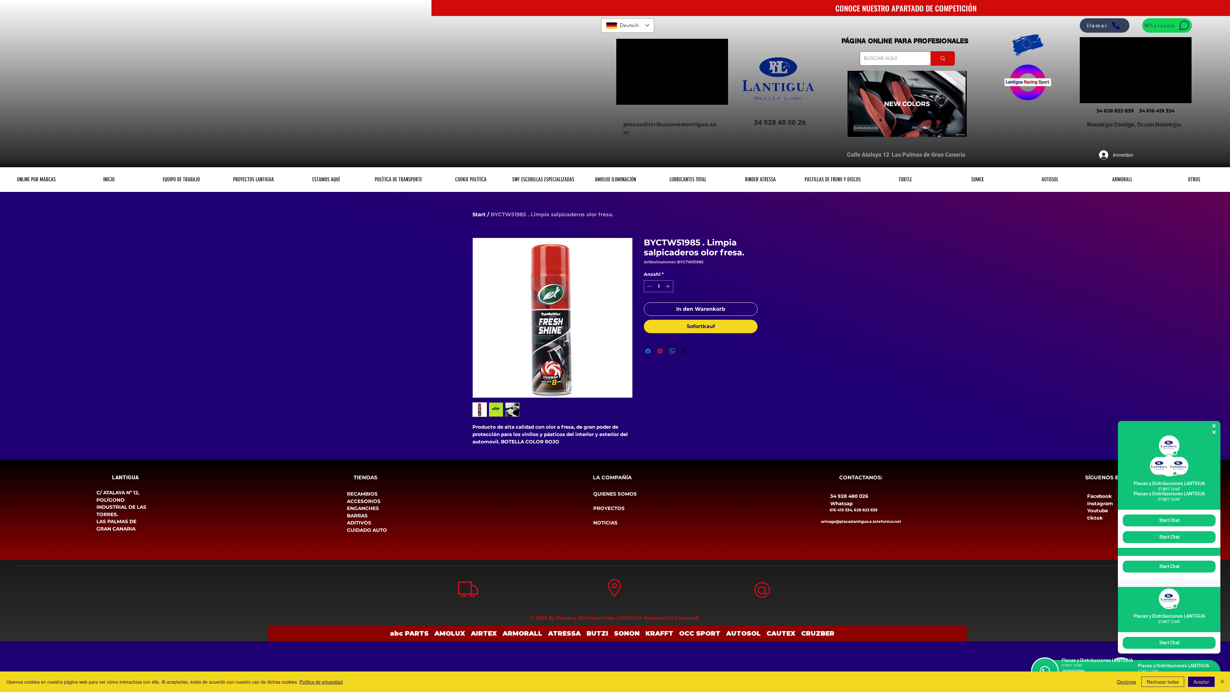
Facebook (1099, 496)
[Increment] (668, 286)
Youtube (1097, 510)
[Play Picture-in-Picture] (947, 128)
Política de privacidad (321, 682)
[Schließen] (1222, 682)
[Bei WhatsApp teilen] (672, 351)
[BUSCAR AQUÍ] (943, 58)
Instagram (1100, 503)
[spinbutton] (658, 286)
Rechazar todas (1163, 682)
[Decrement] (649, 286)
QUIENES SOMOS (615, 494)
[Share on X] (684, 351)
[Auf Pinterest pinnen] (660, 351)
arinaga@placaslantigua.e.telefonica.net (861, 521)
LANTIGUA (125, 477)
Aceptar (1201, 682)
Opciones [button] (1126, 682)
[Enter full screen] (958, 128)
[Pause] (856, 128)
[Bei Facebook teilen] (648, 351)
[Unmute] (867, 128)
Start (479, 214)
